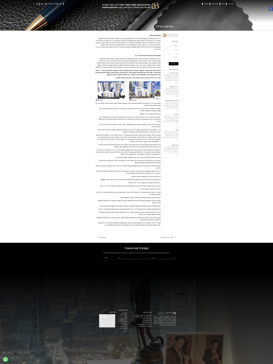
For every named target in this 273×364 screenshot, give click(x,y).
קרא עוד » (176, 82)
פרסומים (60, 3)
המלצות (206, 3)
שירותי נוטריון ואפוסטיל (172, 100)
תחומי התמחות (52, 3)
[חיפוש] (164, 35)
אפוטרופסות (175, 145)
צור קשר (43, 3)
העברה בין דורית (173, 73)
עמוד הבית (230, 3)
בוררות (176, 114)
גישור (176, 129)
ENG (37, 3)
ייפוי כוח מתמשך (173, 86)
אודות (223, 3)
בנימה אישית (215, 3)
